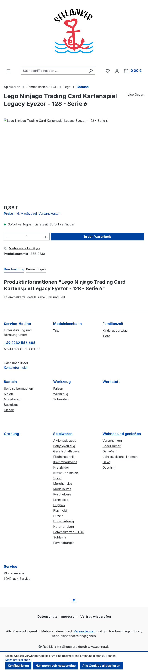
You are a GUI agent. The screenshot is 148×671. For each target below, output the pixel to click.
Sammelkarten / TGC (68, 532)
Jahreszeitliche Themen (120, 457)
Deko (106, 462)
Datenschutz (47, 616)
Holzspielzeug (63, 521)
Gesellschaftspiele (66, 451)
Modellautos (62, 489)
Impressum (69, 616)
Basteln (10, 382)
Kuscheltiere (62, 494)
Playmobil (60, 510)
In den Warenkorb (97, 237)
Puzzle (58, 516)
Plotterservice (14, 573)
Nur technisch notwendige (55, 666)
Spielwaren (62, 434)
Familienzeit (113, 324)
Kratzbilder (61, 467)
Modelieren (12, 399)
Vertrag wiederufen (95, 616)
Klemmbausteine (65, 462)
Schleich (59, 537)
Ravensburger (63, 543)
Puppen (59, 505)
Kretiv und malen (65, 473)
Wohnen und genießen (122, 434)
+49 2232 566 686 (19, 343)
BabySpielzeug (64, 446)
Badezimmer (112, 446)
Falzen (58, 388)
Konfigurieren (18, 666)
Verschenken (112, 440)
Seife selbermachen (18, 388)
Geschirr (109, 467)
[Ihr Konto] (117, 71)
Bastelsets (11, 405)
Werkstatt (111, 382)
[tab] (14, 269)
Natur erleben (63, 527)
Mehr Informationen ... (19, 659)
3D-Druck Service (17, 579)
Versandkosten (84, 631)
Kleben (9, 410)
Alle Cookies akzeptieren (101, 666)
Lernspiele (60, 500)
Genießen (109, 451)
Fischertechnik (64, 457)
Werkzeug (62, 382)
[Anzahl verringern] (8, 236)
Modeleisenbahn (67, 324)
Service (10, 566)
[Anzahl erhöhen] (46, 236)
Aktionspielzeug (64, 440)
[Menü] (8, 71)
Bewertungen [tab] (36, 269)
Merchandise (62, 483)
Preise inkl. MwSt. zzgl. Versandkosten (32, 213)
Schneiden (61, 399)
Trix (56, 330)
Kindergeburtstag (115, 330)
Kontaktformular (16, 367)
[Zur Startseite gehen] (74, 33)
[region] (74, 159)
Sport (57, 478)
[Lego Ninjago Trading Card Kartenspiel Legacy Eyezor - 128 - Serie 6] (74, 159)
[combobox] (54, 71)
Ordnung (11, 434)
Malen (8, 394)
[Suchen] (90, 71)
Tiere (106, 336)
